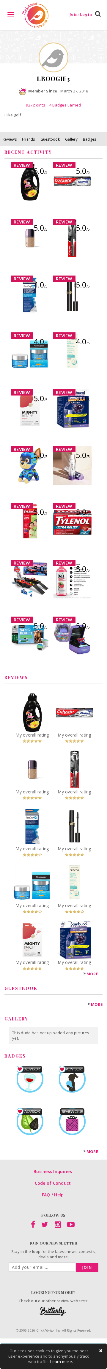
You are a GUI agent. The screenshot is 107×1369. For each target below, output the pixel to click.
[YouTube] (70, 1225)
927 (35, 105)
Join (87, 1267)
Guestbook (50, 139)
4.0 (41, 284)
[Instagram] (58, 1225)
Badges (89, 139)
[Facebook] (33, 1225)
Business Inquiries (53, 1171)
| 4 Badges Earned (63, 105)
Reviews (10, 139)
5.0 (41, 171)
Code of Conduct (53, 1183)
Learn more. (61, 1361)
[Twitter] (44, 1225)
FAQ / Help (53, 1195)
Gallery (71, 139)
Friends (28, 139)
